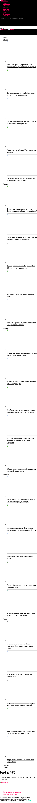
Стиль (5, 12)
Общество (6, 10)
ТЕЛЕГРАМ (27, 801)
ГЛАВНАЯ (6, 4)
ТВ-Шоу (5, 15)
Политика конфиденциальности (12, 792)
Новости (6, 5)
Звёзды (6, 7)
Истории (6, 9)
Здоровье (6, 14)
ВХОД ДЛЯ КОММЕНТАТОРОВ (11, 794)
